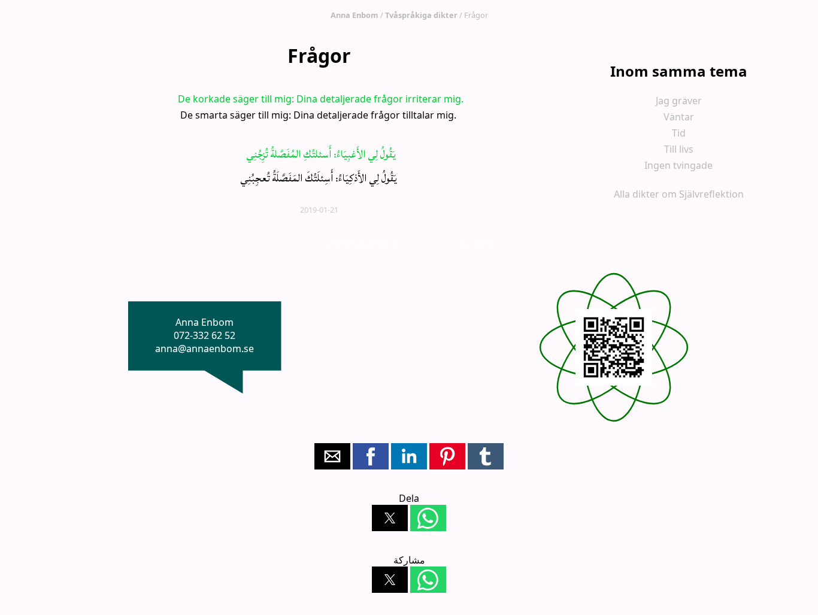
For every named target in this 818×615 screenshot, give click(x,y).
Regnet (476, 245)
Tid (679, 133)
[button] (332, 456)
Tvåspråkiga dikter (421, 15)
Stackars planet (362, 245)
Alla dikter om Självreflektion (679, 194)
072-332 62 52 (204, 335)
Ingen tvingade (678, 165)
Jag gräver (679, 100)
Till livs (678, 149)
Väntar (679, 116)
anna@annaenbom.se (204, 348)
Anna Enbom (354, 15)
